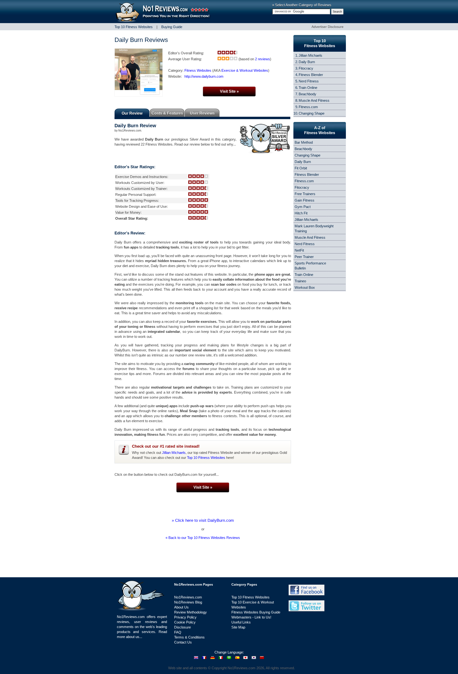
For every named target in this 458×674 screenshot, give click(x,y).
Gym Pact (303, 207)
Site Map (238, 627)
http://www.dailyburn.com (204, 76)
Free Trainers (305, 194)
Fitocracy (306, 68)
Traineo (300, 281)
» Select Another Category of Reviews (301, 5)
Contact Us (183, 642)
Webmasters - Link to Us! (251, 617)
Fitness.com (308, 107)
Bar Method (304, 142)
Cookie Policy (185, 622)
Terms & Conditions (189, 637)
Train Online (308, 88)
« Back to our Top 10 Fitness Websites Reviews (203, 538)
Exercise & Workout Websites (244, 70)
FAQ (177, 632)
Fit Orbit (301, 168)
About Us (181, 607)
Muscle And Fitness (314, 100)
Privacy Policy (185, 617)
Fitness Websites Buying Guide (255, 612)
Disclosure (182, 627)
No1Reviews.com (188, 597)
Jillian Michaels (174, 453)
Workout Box (305, 287)
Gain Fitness (304, 200)
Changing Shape (311, 113)
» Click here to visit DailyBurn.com (203, 520)
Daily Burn (307, 62)
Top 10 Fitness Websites (206, 458)
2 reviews (262, 59)
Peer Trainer (304, 257)
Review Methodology (190, 612)
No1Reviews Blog (188, 602)
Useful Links (241, 622)
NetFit (299, 250)
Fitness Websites (197, 70)
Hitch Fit (301, 213)
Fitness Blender (311, 75)
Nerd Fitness (309, 81)
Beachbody (307, 94)
